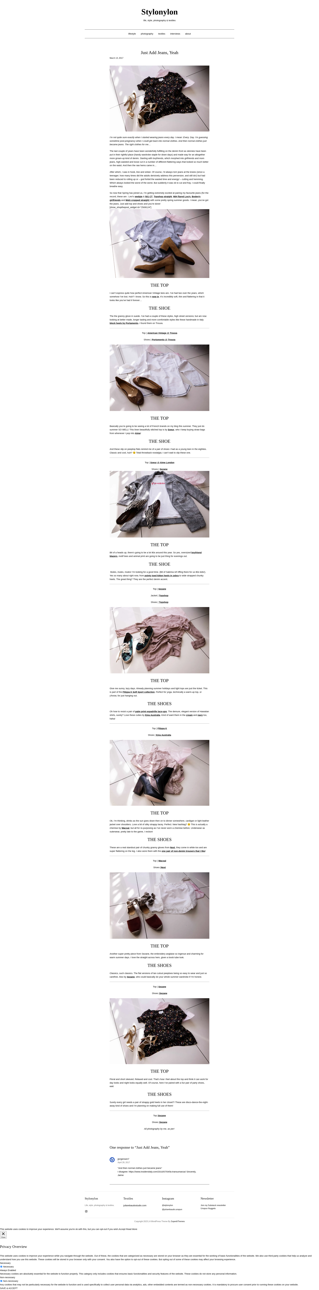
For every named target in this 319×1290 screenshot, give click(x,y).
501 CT (149, 196)
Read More (131, 1229)
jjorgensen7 (123, 1159)
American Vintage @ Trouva (162, 333)
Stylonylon (159, 11)
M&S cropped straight (137, 200)
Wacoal (125, 828)
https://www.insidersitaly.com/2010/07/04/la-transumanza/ (157, 1171)
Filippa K (162, 728)
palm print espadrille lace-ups (151, 711)
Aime (137, 433)
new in (155, 296)
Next (172, 847)
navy (200, 715)
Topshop (163, 595)
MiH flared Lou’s (182, 196)
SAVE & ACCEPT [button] (9, 1288)
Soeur (171, 429)
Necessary (8, 1266)
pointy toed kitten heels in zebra (162, 575)
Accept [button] (122, 1229)
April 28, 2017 (124, 1162)
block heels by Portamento (124, 323)
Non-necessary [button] (7, 1277)
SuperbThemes (178, 1221)
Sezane (163, 469)
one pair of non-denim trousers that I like (183, 851)
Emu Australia (152, 715)
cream (189, 715)
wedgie (138, 196)
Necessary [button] (5, 1263)
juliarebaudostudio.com (134, 1205)
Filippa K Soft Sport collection (139, 692)
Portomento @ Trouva (163, 339)
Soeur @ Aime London (162, 462)
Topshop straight (163, 196)
